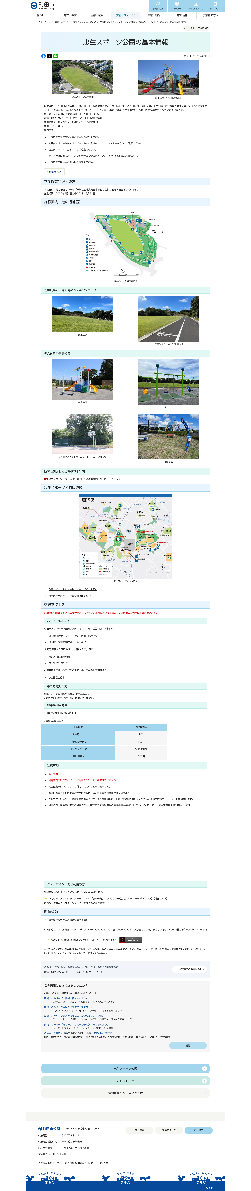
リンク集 (103, 1163)
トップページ (44, 22)
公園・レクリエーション (84, 22)
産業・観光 (154, 15)
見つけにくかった (87, 1011)
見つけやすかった (64, 1011)
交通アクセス (55, 172)
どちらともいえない (105, 1002)
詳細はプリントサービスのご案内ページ (69, 953)
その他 (133, 1019)
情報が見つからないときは (125, 1092)
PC (78, 1028)
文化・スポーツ (125, 15)
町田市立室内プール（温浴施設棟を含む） (71, 596)
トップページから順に (66, 1019)
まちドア (198, 1130)
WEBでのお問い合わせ (192, 969)
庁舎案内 (139, 1130)
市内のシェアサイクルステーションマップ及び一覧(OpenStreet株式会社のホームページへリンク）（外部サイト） (109, 898)
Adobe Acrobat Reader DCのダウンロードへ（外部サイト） (84, 940)
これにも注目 (125, 1080)
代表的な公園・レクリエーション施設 (117, 22)
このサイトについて (48, 1163)
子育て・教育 (69, 15)
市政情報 (182, 15)
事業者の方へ (210, 15)
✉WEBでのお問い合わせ (78, 1033)
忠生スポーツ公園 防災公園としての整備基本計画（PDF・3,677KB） (86, 479)
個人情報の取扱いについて (79, 1163)
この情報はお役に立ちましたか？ (66, 985)
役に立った (60, 1002)
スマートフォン (63, 1028)
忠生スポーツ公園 (147, 22)
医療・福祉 (97, 15)
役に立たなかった (81, 1002)
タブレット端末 (93, 1028)
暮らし (40, 15)
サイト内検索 (89, 1019)
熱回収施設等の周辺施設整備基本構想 (68, 920)
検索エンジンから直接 (113, 1019)
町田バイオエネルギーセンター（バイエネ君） (73, 589)
